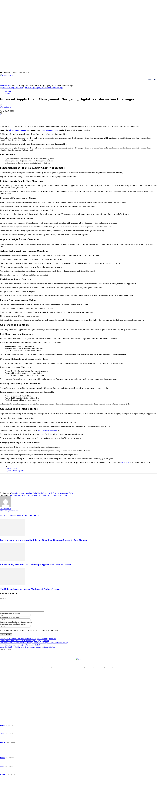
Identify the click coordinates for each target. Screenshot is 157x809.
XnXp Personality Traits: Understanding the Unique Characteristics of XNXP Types (38, 495)
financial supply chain (49, 130)
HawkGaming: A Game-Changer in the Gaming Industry (20, 645)
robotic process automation (47, 430)
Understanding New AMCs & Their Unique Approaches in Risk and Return (35, 564)
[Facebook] (32, 72)
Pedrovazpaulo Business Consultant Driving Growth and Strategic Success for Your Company (44, 540)
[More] (37, 118)
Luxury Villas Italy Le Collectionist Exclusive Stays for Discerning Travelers (28, 639)
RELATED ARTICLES (9, 515)
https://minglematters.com (9, 511)
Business (8, 86)
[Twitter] (38, 72)
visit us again (125, 462)
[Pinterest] (20, 118)
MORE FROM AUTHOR (29, 515)
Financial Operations (12, 468)
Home (2, 86)
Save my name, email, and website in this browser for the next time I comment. (30, 630)
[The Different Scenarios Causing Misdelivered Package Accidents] (12, 584)
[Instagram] (35, 72)
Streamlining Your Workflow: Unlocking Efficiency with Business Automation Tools (42, 493)
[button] (117, 79)
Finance (7, 94)
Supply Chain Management (14, 471)
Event (2, 734)
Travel (2, 725)
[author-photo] (5, 507)
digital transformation (17, 130)
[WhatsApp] (28, 118)
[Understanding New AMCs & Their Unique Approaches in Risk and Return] (12, 560)
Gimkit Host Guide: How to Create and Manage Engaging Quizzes (24, 641)
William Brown (5, 107)
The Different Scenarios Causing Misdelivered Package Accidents (30, 589)
